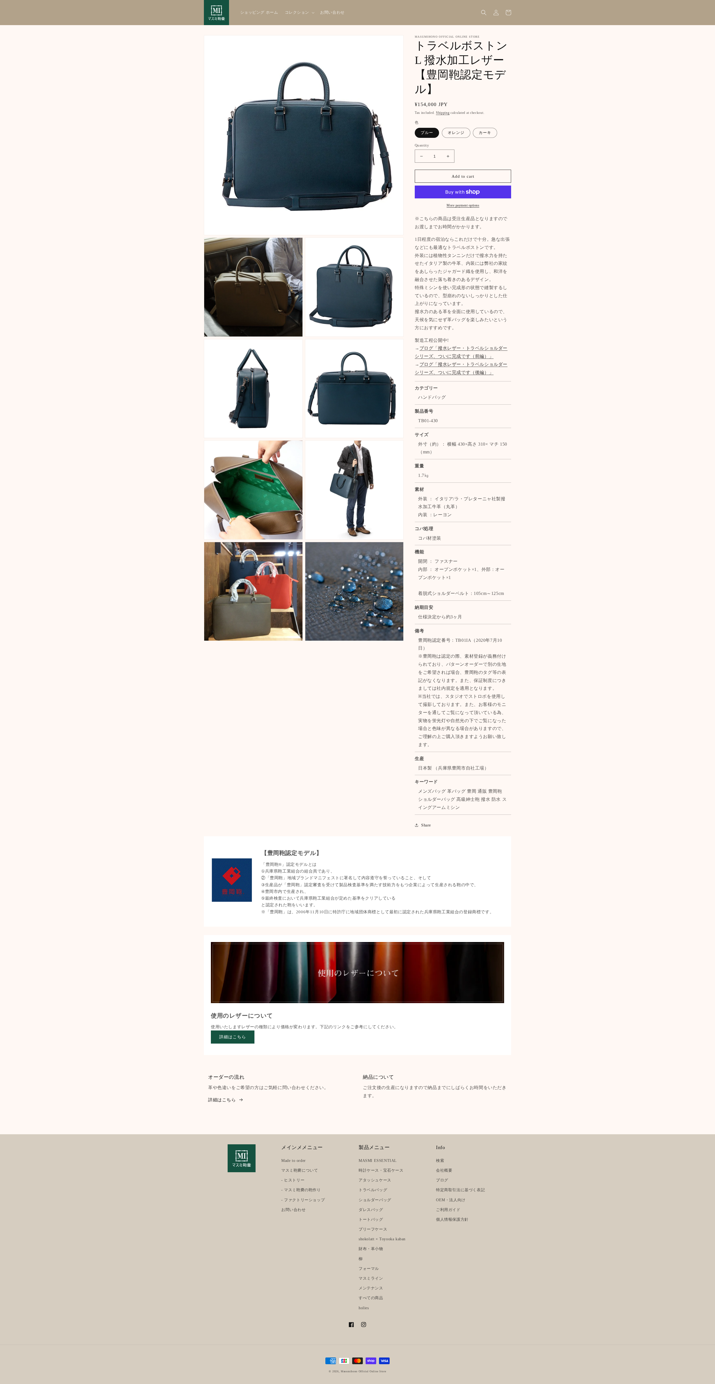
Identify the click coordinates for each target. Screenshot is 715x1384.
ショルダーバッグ (375, 1200)
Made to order (293, 1161)
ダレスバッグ (371, 1210)
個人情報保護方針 (452, 1219)
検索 (440, 1161)
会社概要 (444, 1170)
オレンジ (456, 133)
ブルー (427, 133)
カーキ (485, 133)
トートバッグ (371, 1219)
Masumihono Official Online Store (363, 1371)
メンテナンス (371, 1288)
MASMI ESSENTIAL (378, 1161)
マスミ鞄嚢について (299, 1170)
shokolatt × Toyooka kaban (382, 1239)
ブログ (442, 1180)
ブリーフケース (373, 1229)
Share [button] (426, 825)
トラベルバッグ (373, 1190)
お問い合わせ (293, 1210)
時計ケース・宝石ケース (381, 1170)
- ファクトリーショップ (303, 1200)
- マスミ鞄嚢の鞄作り (301, 1190)
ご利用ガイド (448, 1210)
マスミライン (371, 1278)
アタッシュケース (375, 1180)
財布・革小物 (371, 1249)
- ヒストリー (292, 1180)
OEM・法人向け (451, 1200)
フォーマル (369, 1269)
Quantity (422, 145)
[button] (299, 12)
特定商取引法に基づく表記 (460, 1190)
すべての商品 (371, 1298)
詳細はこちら (232, 1037)
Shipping (443, 113)
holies (364, 1308)
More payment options (463, 205)
